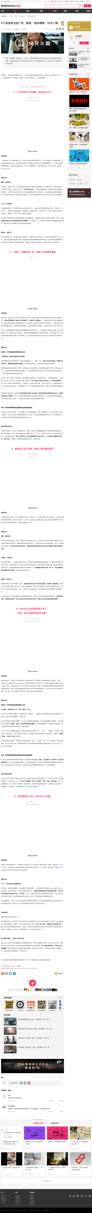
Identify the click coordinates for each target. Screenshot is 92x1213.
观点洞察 (79, 183)
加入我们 (3, 1202)
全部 (60, 997)
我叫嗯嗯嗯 (11, 1106)
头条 (11, 16)
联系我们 (17, 1197)
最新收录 (4, 16)
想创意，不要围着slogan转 (57, 1142)
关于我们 (3, 1195)
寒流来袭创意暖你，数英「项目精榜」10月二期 (33, 1019)
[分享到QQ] (63, 29)
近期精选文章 (73, 74)
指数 (65, 11)
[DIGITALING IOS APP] (74, 1196)
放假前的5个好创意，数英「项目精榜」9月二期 (33, 1038)
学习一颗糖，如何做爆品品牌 (78, 128)
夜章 (9, 1095)
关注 (73, 43)
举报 (44, 29)
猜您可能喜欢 (73, 175)
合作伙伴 (3, 1197)
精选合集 (79, 180)
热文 (16, 16)
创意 (86, 183)
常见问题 (72, 1)
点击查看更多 (46, 1181)
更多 (88, 74)
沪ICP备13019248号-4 (21, 1210)
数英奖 (89, 11)
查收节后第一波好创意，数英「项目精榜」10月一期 (34, 1029)
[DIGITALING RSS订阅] (86, 1196)
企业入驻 (17, 1195)
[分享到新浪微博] (60, 29)
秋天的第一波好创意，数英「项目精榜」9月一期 (33, 1047)
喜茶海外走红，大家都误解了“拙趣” (78, 146)
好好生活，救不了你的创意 (78, 92)
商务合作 (17, 1200)
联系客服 (32, 1204)
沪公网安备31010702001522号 (36, 1210)
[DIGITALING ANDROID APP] (70, 1196)
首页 (2, 11)
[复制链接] (14, 973)
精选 (22, 16)
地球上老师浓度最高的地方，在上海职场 (78, 110)
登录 (2, 1)
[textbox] (61, 5)
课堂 (77, 11)
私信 (84, 43)
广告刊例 (17, 1202)
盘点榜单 (72, 183)
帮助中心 (32, 1195)
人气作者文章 (30, 16)
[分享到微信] (57, 29)
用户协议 (32, 1200)
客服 (77, 1)
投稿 (16, 1204)
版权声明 (32, 1202)
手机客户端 (3, 1200)
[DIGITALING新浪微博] (82, 1196)
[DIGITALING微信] (77, 1196)
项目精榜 (78, 36)
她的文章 (71, 48)
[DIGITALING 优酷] (90, 1196)
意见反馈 (32, 1197)
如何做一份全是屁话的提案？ (78, 163)
